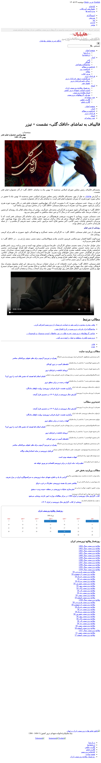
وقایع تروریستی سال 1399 (89, 558)
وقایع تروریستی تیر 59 (86, 579)
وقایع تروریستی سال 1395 (89, 567)
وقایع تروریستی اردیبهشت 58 (83, 605)
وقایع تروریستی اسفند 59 (85, 598)
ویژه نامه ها (90, 11)
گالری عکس (85, 100)
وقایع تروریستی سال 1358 (89, 600)
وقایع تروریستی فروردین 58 (84, 602)
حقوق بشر (86, 83)
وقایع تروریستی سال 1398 (89, 560)
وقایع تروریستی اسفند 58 (85, 628)
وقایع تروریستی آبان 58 (85, 619)
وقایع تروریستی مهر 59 (85, 586)
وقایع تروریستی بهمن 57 (85, 633)
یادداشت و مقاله (88, 67)
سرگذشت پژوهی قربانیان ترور (77, 79)
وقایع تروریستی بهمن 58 (85, 626)
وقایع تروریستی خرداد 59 (85, 576)
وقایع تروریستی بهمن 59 (85, 595)
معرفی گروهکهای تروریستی (78, 95)
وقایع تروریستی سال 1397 (89, 562)
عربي (91, 2)
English (97, 2)
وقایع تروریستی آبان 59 (85, 588)
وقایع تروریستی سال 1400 (89, 555)
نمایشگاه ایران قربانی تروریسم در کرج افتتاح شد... (74, 329)
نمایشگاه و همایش (82, 64)
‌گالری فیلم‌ (90, 750)
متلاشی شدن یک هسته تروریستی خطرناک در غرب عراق (56, 483)
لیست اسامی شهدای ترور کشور (77, 90)
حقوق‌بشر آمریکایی (87, 9)
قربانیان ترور (90, 76)
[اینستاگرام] (53, 738)
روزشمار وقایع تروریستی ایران (77, 88)
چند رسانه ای (89, 97)
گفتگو (87, 62)
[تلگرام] (39, 738)
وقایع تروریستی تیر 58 (86, 609)
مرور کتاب (85, 74)
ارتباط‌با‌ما (86, 55)
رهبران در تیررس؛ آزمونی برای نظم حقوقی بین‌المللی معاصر (35, 358)
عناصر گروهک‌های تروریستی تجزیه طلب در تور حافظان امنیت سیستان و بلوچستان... (60, 333)
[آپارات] (46, 738)
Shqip (86, 2)
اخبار (93, 57)
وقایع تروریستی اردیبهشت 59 (83, 574)
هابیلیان (88, 196)
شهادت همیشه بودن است (68, 457)
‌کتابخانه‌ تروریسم (88, 752)
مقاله (88, 71)
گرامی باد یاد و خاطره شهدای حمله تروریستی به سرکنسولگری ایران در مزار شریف (36, 477)
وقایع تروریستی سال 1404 (89, 546)
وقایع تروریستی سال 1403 (89, 548)
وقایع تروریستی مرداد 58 (85, 612)
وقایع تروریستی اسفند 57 (85, 635)
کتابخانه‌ (92, 6)
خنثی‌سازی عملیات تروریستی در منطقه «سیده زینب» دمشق (53, 489)
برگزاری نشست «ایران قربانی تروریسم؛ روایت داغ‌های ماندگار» (49, 388)
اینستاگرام (91, 15)
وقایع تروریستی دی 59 (86, 593)
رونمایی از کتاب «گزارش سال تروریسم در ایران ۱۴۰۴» (61, 502)
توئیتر (93, 25)
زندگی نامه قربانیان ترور (80, 81)
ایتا (94, 20)
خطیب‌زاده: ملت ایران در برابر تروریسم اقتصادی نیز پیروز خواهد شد (59, 463)
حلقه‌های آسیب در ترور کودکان (57, 364)
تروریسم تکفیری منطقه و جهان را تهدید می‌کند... (75, 338)
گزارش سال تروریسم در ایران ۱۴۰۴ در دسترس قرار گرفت (54, 394)
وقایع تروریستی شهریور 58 (84, 614)
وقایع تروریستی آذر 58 (86, 621)
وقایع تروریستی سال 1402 (89, 551)
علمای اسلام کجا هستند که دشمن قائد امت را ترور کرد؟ (25, 376)
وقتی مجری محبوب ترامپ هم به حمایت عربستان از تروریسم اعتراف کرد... (64, 325)
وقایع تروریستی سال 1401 (89, 553)
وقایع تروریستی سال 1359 (89, 569)
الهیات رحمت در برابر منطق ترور (57, 382)
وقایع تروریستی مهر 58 (85, 616)
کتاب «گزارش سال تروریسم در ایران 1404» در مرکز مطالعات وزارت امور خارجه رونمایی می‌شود (64, 496)
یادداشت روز (85, 69)
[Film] (83, 731)
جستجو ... (96, 46)
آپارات (92, 22)
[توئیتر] (62, 738)
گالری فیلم (85, 102)
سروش (92, 18)
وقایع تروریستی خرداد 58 (85, 607)
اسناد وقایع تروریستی (81, 93)
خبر (88, 60)
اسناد (93, 86)
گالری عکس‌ (90, 747)
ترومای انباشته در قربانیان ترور (56, 370)
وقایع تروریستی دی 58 (86, 623)
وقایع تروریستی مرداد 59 (85, 581)
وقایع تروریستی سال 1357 (89, 630)
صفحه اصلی (90, 50)
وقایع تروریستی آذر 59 (86, 591)
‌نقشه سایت (90, 754)
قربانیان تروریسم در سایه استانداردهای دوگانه (36, 451)
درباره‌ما (87, 53)
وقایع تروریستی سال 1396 (89, 565)
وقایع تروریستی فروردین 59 (84, 572)
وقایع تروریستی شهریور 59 (84, 583)
